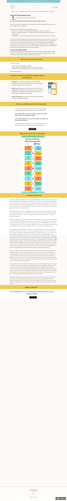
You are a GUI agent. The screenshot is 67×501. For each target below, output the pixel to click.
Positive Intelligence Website (20, 49)
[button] (34, 11)
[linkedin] (33, 493)
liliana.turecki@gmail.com (33, 489)
